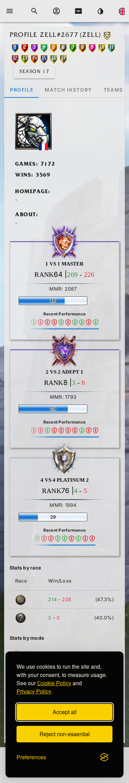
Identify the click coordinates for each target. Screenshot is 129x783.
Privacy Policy (34, 691)
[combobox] (46, 649)
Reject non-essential (65, 734)
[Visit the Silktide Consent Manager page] (104, 757)
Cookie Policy (54, 683)
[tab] (21, 89)
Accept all (65, 712)
